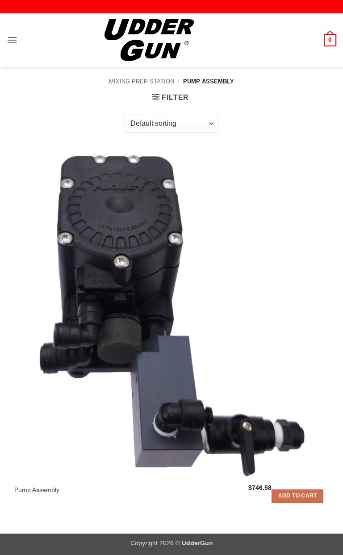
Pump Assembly (36, 489)
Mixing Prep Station (141, 81)
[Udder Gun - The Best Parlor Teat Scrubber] (149, 40)
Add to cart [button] (297, 495)
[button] (12, 40)
